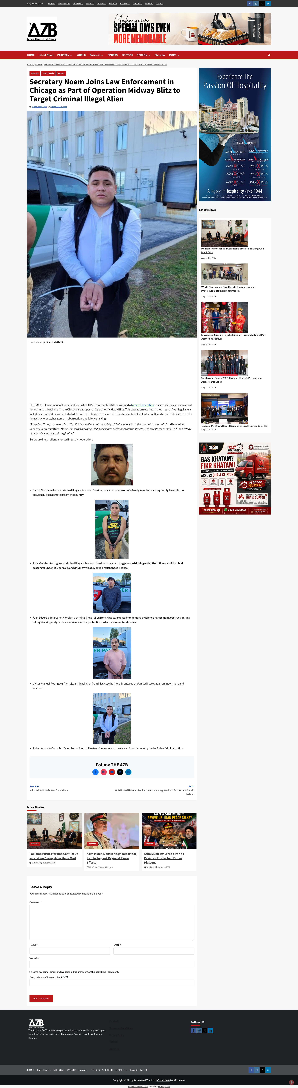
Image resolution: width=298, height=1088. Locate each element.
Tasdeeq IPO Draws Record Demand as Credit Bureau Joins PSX (234, 425)
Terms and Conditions (121, 1028)
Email (117, 944)
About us (114, 1049)
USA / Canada (48, 73)
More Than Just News (41, 39)
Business (101, 3)
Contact (114, 1021)
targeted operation (142, 405)
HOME (51, 3)
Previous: (48, 788)
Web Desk (35, 863)
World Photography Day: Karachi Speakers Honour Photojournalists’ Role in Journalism (228, 289)
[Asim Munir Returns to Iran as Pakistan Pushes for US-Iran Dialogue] (169, 831)
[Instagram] (104, 772)
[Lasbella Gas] (235, 479)
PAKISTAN (78, 3)
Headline (34, 73)
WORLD (90, 3)
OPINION (137, 3)
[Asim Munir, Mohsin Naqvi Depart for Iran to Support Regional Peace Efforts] (111, 831)
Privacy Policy (117, 1035)
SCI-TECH (125, 3)
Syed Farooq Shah (39, 106)
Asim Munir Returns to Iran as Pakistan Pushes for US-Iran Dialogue (164, 858)
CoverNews (163, 1080)
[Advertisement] (111, 367)
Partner (114, 1041)
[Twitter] (120, 772)
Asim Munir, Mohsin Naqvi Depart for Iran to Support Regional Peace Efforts (111, 858)
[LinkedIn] (128, 772)
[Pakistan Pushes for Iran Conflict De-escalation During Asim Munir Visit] (54, 831)
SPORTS (113, 3)
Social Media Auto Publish (138, 1087)
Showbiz (149, 3)
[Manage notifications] (291, 1082)
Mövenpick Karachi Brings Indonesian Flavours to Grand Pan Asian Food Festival (233, 336)
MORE (159, 3)
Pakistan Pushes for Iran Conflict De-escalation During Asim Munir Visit (54, 856)
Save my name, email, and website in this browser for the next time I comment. (76, 971)
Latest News (64, 3)
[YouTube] (112, 772)
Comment (35, 902)
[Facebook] (95, 772)
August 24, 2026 (106, 867)
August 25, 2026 (49, 863)
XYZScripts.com (164, 1087)
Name (33, 944)
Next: (154, 790)
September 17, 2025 (58, 106)
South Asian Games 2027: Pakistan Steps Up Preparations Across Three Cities (231, 380)
